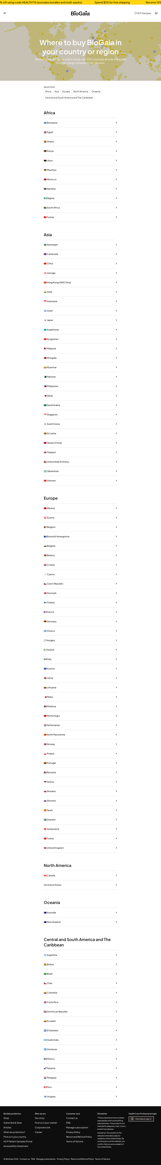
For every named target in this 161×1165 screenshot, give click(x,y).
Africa (48, 91)
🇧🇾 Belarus (49, 555)
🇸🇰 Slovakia (50, 791)
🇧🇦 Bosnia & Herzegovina (56, 536)
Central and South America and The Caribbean (69, 97)
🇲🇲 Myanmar (50, 367)
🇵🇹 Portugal (50, 763)
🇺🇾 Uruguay (50, 1096)
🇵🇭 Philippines (51, 386)
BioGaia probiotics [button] (12, 1113)
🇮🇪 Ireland (49, 649)
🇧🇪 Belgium (49, 527)
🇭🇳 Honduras (50, 1049)
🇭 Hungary (49, 640)
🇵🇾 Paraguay (50, 1077)
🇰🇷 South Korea (52, 424)
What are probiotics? (14, 1132)
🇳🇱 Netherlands (52, 725)
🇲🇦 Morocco (50, 179)
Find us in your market (46, 1122)
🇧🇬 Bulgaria (49, 545)
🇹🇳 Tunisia (49, 217)
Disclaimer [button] (102, 1113)
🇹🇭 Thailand (50, 452)
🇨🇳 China (48, 263)
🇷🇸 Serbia (49, 781)
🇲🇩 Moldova (50, 706)
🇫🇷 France (49, 612)
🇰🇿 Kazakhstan (51, 329)
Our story (39, 1118)
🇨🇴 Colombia (50, 992)
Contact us (72, 1118)
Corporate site (42, 1127)
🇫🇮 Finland (49, 602)
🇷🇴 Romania (50, 772)
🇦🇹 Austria (49, 517)
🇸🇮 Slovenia (50, 800)
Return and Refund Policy (79, 1136)
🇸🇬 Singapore (51, 414)
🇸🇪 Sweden (50, 819)
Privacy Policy (73, 1132)
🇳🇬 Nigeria (49, 198)
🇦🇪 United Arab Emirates (56, 461)
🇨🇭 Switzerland (51, 829)
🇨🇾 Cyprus (49, 574)
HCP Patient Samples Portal (18, 1141)
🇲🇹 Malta (48, 697)
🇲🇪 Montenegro (52, 715)
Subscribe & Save (13, 1122)
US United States (52, 884)
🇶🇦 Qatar (48, 395)
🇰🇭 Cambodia (51, 254)
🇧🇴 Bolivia (49, 964)
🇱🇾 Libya (48, 160)
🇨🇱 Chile (48, 983)
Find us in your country (15, 1136)
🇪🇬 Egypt (48, 132)
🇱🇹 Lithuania (50, 687)
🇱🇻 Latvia (48, 678)
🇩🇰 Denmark (50, 593)
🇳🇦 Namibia (50, 188)
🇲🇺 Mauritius (50, 170)
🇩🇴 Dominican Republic (56, 1011)
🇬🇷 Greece (49, 630)
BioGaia (9, 1159)
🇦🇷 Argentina (50, 955)
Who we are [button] (40, 1113)
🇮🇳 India (48, 291)
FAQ (68, 1122)
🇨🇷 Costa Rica (51, 1002)
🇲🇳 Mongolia (50, 357)
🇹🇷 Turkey (49, 838)
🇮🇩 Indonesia (50, 301)
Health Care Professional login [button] (143, 1113)
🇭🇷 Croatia (49, 564)
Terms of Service (74, 1141)
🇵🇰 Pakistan (50, 376)
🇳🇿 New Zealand (52, 922)
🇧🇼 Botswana (50, 122)
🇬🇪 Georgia (49, 273)
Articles (7, 1127)
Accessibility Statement (16, 1146)
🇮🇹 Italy (47, 659)
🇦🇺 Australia (50, 912)
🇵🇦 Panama (49, 1068)
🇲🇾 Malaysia (50, 348)
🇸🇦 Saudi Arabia (52, 405)
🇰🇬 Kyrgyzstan (51, 339)
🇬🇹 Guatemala (51, 1039)
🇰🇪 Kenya (49, 151)
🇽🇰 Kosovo (49, 668)
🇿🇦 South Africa (52, 207)
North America (80, 91)
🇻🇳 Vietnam (50, 480)
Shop (6, 1118)
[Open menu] (7, 13)
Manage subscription (77, 1127)
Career (38, 1132)
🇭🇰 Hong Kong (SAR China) (57, 282)
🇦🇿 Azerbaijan (51, 244)
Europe (66, 91)
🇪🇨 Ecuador (50, 1021)
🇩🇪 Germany (50, 621)
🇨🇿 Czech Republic (53, 583)
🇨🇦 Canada (49, 875)
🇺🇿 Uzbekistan (51, 471)
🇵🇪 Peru (48, 1087)
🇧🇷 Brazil (48, 973)
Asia (57, 91)
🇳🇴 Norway (49, 744)
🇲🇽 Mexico (49, 1058)
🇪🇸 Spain (48, 810)
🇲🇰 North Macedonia (54, 734)
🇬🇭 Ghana (49, 141)
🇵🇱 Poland (49, 753)
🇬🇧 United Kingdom (54, 847)
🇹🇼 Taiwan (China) (53, 442)
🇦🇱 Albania (49, 508)
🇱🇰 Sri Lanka (50, 433)
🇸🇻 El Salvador (51, 1030)
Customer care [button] (73, 1113)
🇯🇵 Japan (48, 320)
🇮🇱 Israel (48, 310)
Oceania (96, 91)
